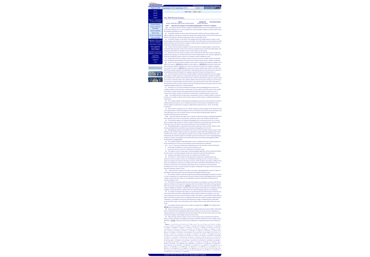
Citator (155, 17)
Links (155, 62)
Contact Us (203, 254)
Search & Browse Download (155, 27)
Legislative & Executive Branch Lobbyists (155, 41)
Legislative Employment (155, 56)
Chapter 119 (202, 21)
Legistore (155, 59)
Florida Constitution (155, 35)
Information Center (155, 44)
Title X (180, 21)
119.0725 (201, 64)
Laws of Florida (155, 37)
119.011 (173, 220)
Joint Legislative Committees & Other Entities (155, 48)
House (155, 15)
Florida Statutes (155, 24)
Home (155, 10)
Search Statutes (155, 30)
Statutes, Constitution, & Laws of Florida (155, 20)
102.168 (187, 186)
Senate (155, 13)
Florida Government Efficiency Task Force (155, 52)
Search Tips (155, 33)
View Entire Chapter (215, 21)
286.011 (206, 205)
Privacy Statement (194, 254)
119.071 (178, 64)
